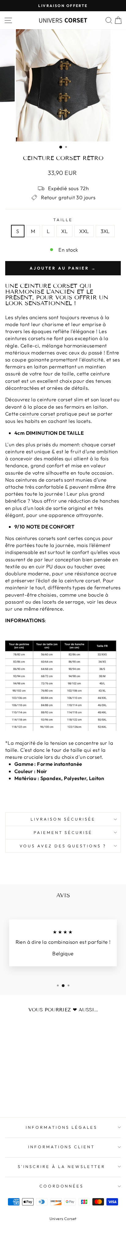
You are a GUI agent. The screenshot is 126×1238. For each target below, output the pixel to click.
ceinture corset (37, 413)
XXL (84, 231)
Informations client (61, 1146)
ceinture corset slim (60, 399)
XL (64, 231)
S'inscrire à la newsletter (61, 1166)
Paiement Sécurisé (63, 832)
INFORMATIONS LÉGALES (62, 1127)
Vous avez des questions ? (63, 845)
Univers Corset (63, 1218)
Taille (63, 219)
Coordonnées (61, 1186)
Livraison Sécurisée (63, 819)
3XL (105, 231)
